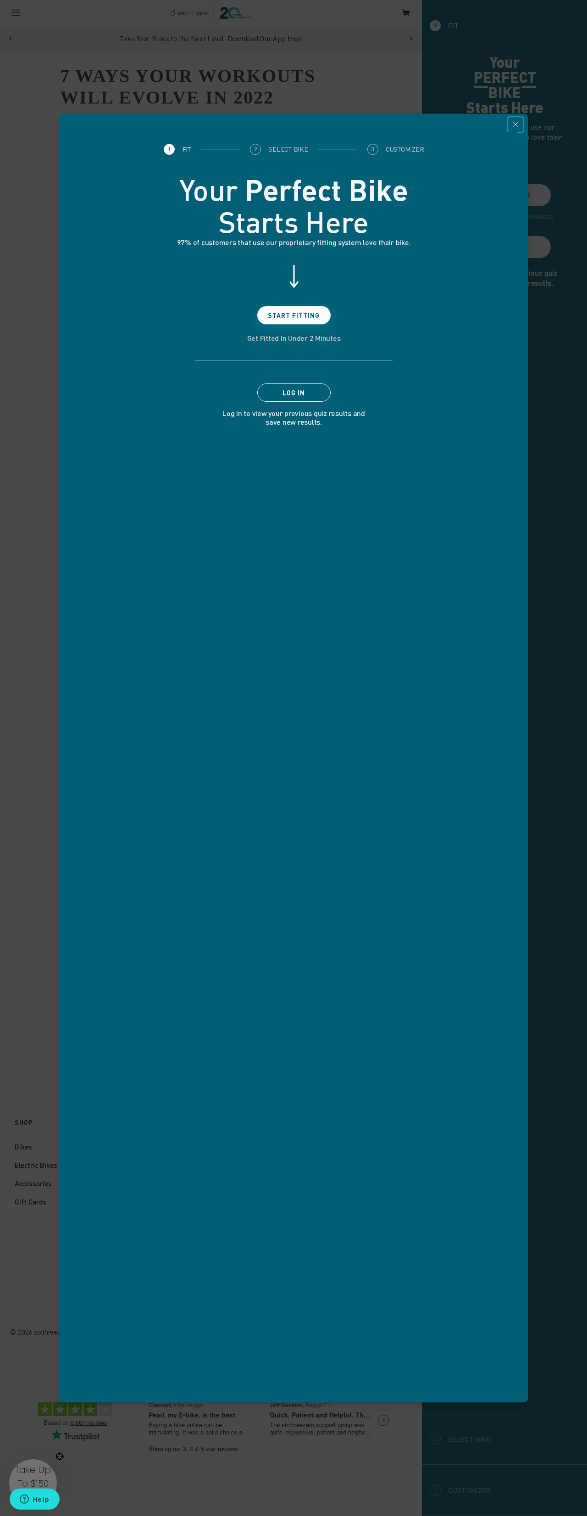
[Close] (515, 124)
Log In (293, 393)
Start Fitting (294, 315)
